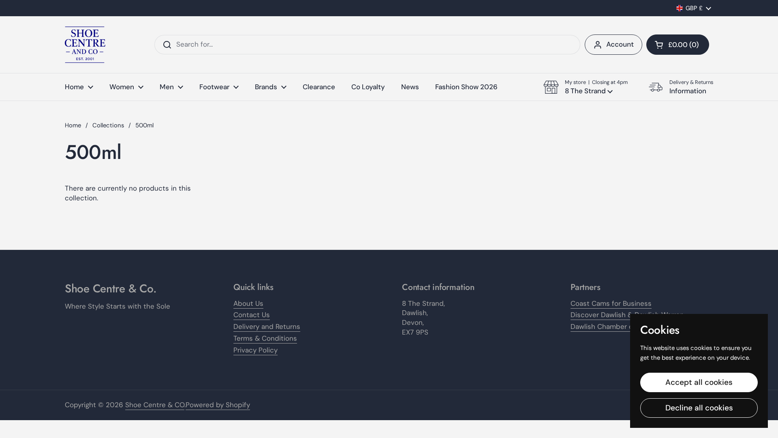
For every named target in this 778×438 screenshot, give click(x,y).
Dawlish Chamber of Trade (613, 326)
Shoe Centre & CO (154, 404)
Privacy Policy (255, 350)
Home (73, 125)
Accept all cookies (699, 382)
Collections (108, 125)
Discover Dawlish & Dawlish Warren (627, 314)
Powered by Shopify (218, 404)
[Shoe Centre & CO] (85, 44)
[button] (677, 44)
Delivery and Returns (266, 326)
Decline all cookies (699, 408)
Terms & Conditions (265, 338)
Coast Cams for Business (611, 303)
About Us (248, 303)
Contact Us (251, 314)
